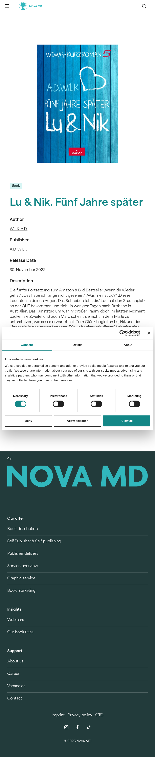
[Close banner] (149, 333)
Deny (28, 420)
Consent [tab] (27, 345)
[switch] (58, 404)
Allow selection (77, 420)
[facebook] (77, 727)
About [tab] (128, 345)
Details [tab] (78, 345)
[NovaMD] (11, 458)
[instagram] (66, 727)
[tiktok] (89, 727)
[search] (144, 6)
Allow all (126, 420)
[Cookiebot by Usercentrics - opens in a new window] (122, 333)
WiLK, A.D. (18, 229)
